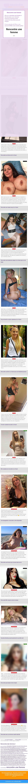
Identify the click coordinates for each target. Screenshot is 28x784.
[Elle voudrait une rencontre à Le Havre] (14, 443)
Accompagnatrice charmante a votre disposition (11, 520)
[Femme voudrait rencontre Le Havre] (14, 395)
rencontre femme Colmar (9, 752)
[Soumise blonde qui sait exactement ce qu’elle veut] (14, 616)
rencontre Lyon (17, 765)
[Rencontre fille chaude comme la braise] (14, 578)
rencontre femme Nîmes (15, 758)
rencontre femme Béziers (14, 751)
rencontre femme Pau (17, 759)
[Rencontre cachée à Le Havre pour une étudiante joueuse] (14, 341)
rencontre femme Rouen (9, 761)
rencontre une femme (15, 767)
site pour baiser (18, 739)
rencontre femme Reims (13, 760)
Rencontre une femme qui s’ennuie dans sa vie (11, 562)
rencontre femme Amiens (20, 747)
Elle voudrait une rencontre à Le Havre (9, 469)
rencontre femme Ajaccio (10, 747)
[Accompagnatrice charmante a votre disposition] (14, 492)
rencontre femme (11, 746)
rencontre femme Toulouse (6, 764)
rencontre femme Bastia (9, 749)
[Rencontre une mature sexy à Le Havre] (14, 178)
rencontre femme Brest (5, 751)
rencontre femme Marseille (5, 755)
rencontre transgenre (9, 739)
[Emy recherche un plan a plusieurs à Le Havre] (14, 287)
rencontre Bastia (4, 746)
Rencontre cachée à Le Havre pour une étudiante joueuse (13, 371)
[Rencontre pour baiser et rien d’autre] (14, 658)
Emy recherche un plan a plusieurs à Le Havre (11, 319)
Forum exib (17, 781)
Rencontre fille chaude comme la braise (9, 600)
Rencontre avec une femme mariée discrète (10, 734)
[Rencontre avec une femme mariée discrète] (14, 706)
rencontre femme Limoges (11, 754)
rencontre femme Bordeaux (20, 749)
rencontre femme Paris (8, 759)
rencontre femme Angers (5, 748)
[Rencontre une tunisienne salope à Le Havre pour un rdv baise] (14, 230)
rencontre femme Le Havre (18, 753)
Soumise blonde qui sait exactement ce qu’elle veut (12, 638)
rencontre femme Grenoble (6, 753)
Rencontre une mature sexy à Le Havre (9, 207)
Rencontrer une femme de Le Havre (9, 155)
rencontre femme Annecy (15, 748)
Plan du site (14, 776)
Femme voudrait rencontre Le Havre (9, 424)
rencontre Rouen (3, 767)
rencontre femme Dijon (19, 752)
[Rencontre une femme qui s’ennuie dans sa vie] (14, 538)
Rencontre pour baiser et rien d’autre (9, 682)
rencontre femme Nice (5, 758)
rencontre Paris (22, 765)
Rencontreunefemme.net (7, 772)
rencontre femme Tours (17, 764)
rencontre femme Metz (14, 755)
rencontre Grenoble (11, 765)
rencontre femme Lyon (20, 754)
